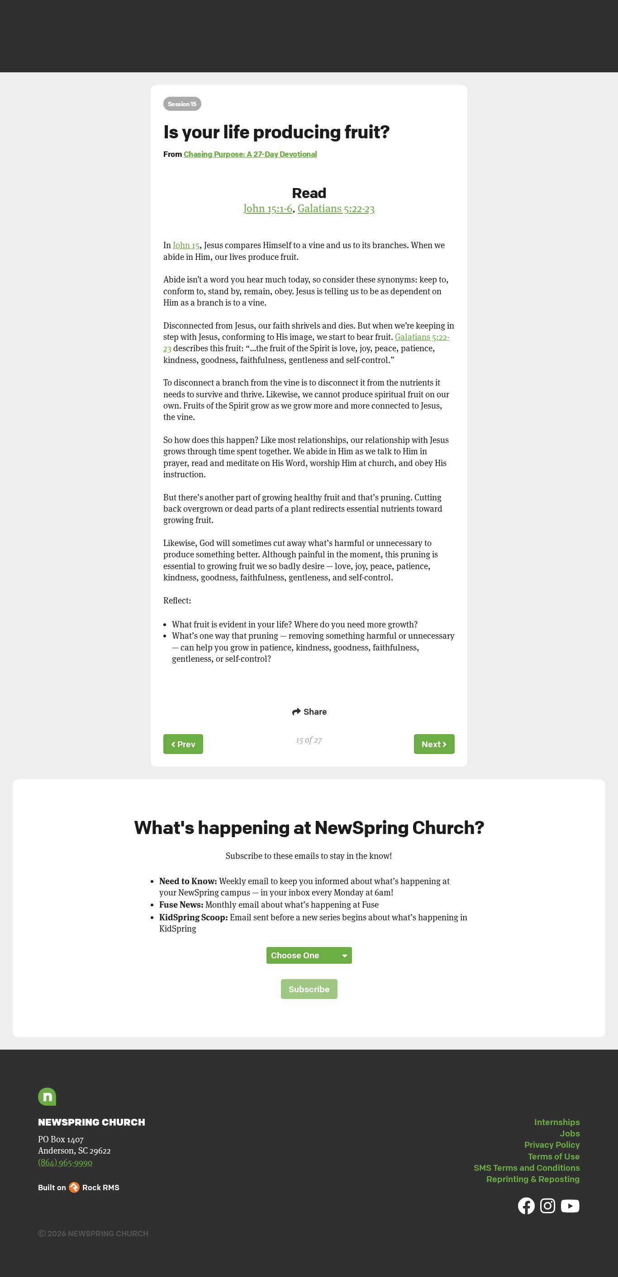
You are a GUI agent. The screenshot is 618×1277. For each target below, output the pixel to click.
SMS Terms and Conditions (527, 1168)
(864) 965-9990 (65, 1162)
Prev (185, 744)
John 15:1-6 (267, 208)
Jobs (570, 1133)
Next (432, 744)
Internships (557, 1122)
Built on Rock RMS (78, 1187)
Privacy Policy (552, 1145)
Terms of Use (554, 1156)
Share (314, 711)
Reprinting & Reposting (533, 1179)
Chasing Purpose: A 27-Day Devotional (250, 154)
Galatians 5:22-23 (336, 208)
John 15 (186, 245)
